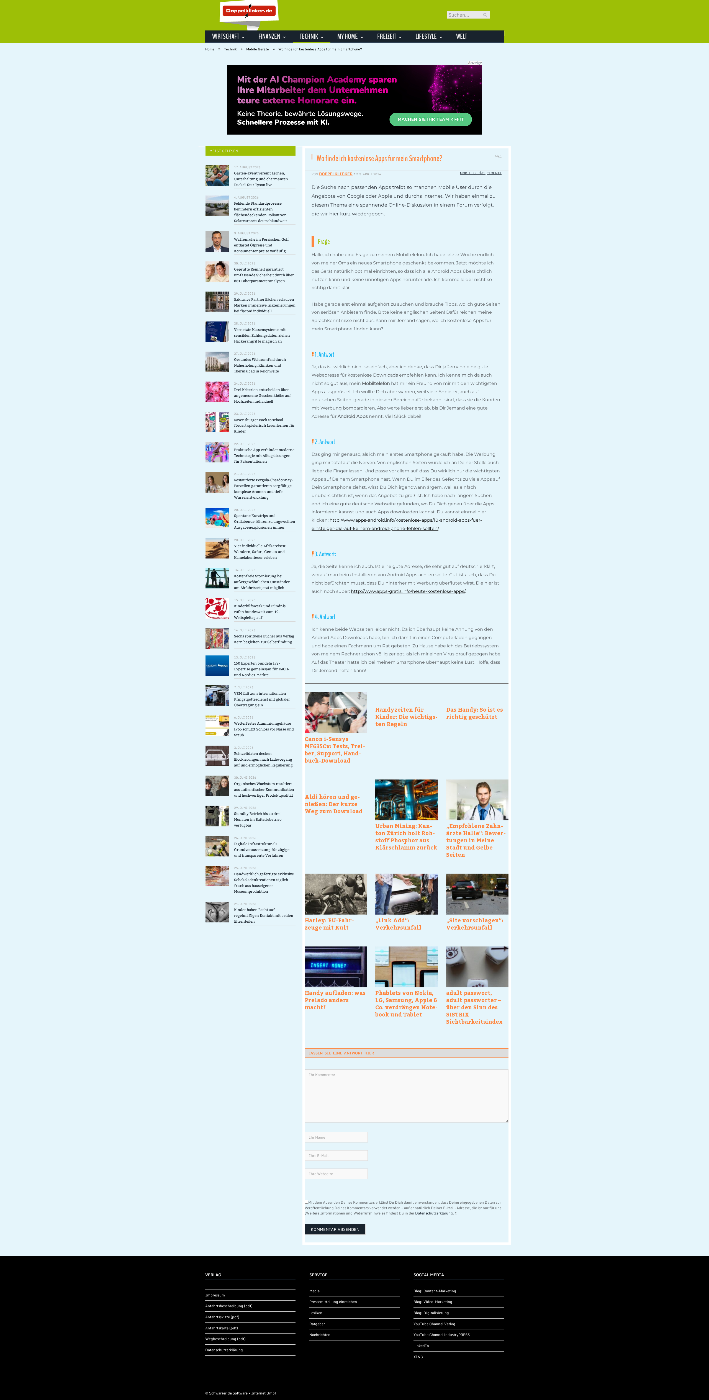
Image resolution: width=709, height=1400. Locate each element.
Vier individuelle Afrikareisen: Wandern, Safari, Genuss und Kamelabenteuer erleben (260, 552)
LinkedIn (421, 1346)
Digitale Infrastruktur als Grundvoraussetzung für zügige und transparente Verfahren (261, 850)
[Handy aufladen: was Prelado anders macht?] (336, 966)
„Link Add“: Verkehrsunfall (398, 924)
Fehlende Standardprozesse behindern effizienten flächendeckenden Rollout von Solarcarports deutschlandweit (260, 212)
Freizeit (386, 36)
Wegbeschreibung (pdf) (225, 1339)
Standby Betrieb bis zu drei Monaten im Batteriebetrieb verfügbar (258, 819)
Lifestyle (426, 36)
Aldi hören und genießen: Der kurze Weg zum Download (334, 804)
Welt (461, 36)
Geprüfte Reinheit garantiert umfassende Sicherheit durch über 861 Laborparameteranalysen (264, 275)
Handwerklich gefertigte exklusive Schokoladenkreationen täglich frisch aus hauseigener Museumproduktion (264, 883)
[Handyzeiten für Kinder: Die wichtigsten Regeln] (406, 698)
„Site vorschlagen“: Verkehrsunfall (474, 924)
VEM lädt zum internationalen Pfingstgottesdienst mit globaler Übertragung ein (262, 699)
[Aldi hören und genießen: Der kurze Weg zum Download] (336, 785)
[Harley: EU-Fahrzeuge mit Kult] (336, 894)
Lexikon (315, 1313)
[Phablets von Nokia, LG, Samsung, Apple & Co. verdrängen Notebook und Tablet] (406, 966)
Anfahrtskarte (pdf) (221, 1328)
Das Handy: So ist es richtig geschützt (474, 713)
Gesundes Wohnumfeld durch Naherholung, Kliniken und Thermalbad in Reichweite (260, 365)
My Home (347, 36)
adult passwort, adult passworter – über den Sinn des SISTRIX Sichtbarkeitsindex (474, 1007)
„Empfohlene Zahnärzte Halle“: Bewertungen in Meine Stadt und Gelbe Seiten (476, 840)
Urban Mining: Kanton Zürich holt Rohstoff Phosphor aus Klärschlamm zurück (406, 836)
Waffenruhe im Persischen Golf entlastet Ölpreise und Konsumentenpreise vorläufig (261, 245)
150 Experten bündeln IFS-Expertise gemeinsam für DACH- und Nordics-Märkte (261, 669)
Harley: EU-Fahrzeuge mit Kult (329, 924)
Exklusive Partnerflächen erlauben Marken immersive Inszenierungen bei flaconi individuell (265, 305)
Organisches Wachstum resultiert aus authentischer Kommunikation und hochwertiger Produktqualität (264, 789)
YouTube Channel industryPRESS (441, 1335)
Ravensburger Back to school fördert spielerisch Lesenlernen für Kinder (264, 426)
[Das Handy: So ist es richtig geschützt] (477, 698)
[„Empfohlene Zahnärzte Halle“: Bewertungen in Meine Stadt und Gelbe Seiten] (477, 799)
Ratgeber (317, 1324)
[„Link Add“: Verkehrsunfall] (406, 894)
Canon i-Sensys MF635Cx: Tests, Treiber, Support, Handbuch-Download (335, 749)
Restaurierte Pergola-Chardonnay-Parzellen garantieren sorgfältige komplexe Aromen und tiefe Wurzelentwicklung (263, 489)
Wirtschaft (225, 36)
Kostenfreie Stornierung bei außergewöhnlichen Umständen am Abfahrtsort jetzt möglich (262, 582)
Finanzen (269, 36)
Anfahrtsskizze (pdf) (222, 1317)
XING (418, 1357)
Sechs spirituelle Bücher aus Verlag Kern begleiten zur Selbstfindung (264, 639)
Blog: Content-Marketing (434, 1291)
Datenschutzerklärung (434, 1213)
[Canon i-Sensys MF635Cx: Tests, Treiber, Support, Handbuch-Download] (336, 712)
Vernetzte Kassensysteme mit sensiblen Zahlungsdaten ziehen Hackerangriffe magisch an (262, 335)
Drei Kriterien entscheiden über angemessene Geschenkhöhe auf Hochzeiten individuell (262, 395)
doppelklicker (336, 174)
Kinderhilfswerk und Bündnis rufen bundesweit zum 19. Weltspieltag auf (260, 612)
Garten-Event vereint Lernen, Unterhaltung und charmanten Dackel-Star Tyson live (261, 179)
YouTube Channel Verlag (434, 1324)
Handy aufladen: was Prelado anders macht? (335, 1000)
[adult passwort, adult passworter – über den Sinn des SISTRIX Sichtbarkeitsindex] (477, 966)
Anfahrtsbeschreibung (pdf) (229, 1306)
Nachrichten (319, 1335)
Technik (309, 36)
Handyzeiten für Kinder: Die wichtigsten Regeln (406, 716)
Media (314, 1291)
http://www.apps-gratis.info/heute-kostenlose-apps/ (408, 591)
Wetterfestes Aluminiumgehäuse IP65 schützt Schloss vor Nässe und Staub (264, 729)
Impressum (215, 1295)
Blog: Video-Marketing (432, 1302)
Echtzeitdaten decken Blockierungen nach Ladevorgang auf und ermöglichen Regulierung (263, 759)
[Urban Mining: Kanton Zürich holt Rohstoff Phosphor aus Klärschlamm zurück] (406, 799)
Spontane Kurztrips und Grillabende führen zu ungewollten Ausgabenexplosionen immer (264, 521)
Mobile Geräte (472, 173)
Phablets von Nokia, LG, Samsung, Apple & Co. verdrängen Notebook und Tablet (406, 1003)
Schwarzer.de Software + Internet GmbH (243, 1393)
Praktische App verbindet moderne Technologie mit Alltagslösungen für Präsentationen (264, 456)
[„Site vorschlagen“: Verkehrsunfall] (477, 894)
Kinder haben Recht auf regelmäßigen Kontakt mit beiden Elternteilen (263, 915)
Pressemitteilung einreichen (333, 1302)
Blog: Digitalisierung (431, 1313)
